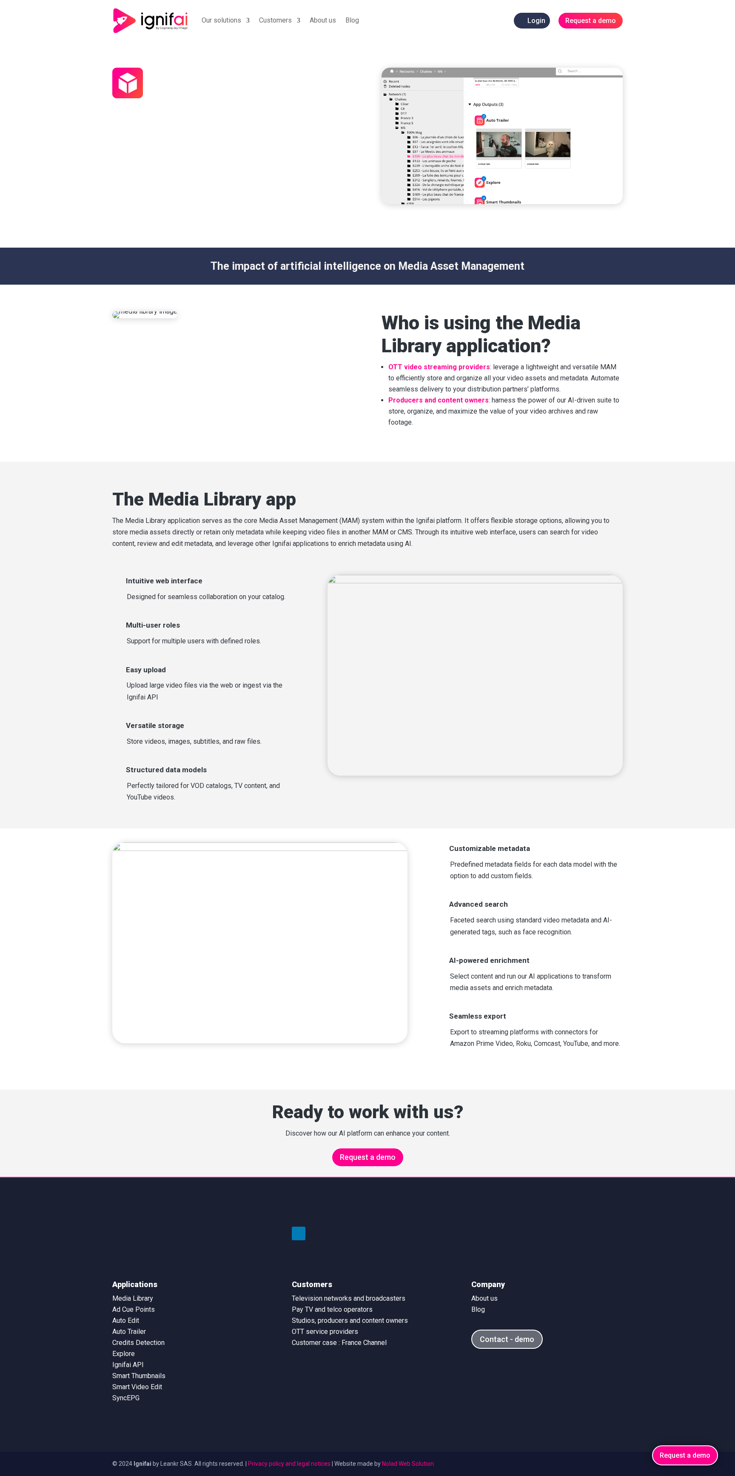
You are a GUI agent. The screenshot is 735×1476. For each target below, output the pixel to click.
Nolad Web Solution (408, 1463)
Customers (275, 20)
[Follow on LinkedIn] (298, 1233)
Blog (352, 20)
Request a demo (368, 1157)
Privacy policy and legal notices (289, 1463)
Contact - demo (507, 1339)
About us (323, 20)
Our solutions (221, 20)
